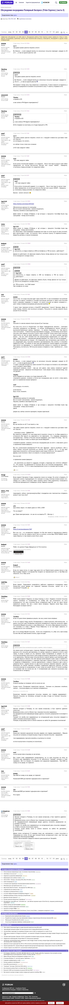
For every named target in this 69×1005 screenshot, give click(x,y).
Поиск (26, 996)
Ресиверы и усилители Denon (11, 891)
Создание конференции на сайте (12, 960)
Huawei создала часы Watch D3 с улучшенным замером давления (21, 947)
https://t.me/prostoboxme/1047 (22, 529)
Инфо (65, 43)
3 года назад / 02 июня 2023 (21, 201)
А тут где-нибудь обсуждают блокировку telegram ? (17, 893)
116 (47, 32)
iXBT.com (5, 1000)
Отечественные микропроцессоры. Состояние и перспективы (19, 871)
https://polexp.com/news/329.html (23, 204)
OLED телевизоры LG (9, 881)
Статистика (35, 996)
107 (32, 32)
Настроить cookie (19, 998)
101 (13, 32)
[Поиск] (56, 2)
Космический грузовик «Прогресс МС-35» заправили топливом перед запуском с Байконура (27, 936)
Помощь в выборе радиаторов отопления (14, 906)
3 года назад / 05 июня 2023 (21, 294)
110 (42, 32)
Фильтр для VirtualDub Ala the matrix (14, 920)
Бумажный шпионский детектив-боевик (15, 916)
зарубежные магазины (25, 19)
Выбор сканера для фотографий (12, 904)
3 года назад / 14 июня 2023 (21, 771)
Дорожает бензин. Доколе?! (11, 897)
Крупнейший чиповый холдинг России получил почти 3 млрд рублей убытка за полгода (26, 929)
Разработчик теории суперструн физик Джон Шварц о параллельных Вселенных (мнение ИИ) (29, 918)
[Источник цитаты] (40, 48)
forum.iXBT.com (36, 1000)
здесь (15, 15)
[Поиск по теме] (64, 32)
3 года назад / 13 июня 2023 (21, 596)
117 (50, 32)
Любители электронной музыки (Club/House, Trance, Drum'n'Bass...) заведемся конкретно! (27, 910)
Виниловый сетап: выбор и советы (12, 877)
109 (39, 32)
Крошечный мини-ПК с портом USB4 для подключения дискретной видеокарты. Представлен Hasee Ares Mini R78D (33, 945)
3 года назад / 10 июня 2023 (21, 525)
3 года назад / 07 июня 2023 (21, 474)
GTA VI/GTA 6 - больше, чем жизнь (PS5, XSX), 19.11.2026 (17, 879)
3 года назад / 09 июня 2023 (21, 490)
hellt (14, 19)
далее (57, 32)
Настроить (60, 1003)
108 (36, 32)
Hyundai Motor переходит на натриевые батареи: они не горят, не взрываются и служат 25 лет (28, 931)
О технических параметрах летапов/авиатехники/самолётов (19, 883)
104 (23, 32)
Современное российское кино (12, 889)
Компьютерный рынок (6, 7)
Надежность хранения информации (13, 875)
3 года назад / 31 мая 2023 (21, 133)
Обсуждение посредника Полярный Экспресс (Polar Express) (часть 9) (33, 10)
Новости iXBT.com (6, 925)
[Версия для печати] (61, 32)
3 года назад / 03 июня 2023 (21, 243)
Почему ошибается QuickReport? (12, 962)
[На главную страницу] (7, 2)
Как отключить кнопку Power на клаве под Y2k (15, 968)
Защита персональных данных (33, 998)
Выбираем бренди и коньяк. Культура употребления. (17, 895)
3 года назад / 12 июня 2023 (21, 582)
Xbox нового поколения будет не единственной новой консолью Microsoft (23, 927)
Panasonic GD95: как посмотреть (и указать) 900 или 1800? (18, 970)
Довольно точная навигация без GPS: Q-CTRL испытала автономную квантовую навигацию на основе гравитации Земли (34, 943)
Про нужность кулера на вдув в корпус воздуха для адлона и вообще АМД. (23, 972)
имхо (17, 470)
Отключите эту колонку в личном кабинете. (13, 975)
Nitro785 (10, 19)
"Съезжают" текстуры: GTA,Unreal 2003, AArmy (15, 966)
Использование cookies (8, 998)
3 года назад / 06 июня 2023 (21, 357)
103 (20, 32)
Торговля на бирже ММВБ (10, 908)
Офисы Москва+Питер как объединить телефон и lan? (17, 956)
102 (17, 32)
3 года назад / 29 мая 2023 (21, 94)
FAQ (30, 996)
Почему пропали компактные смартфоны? (15, 899)
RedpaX (17, 577)
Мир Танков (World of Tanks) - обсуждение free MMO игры (18, 887)
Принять (51, 1003)
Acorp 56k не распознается (10, 964)
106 (29, 32)
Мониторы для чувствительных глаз (13, 885)
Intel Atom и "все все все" (10, 873)
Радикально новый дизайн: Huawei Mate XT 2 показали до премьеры (21, 938)
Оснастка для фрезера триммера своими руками (17, 922)
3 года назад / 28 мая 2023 (21, 43)
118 (53, 32)
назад (9, 32)
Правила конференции (18, 996)
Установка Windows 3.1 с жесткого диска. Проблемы (17, 958)
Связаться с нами (6, 996)
